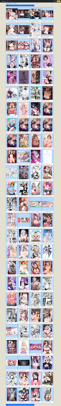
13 (26, 5)
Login (55, 1)
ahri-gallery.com (4, 1)
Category (14, 3)
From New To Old (9, 3)
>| (33, 5)
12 (24, 5)
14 (28, 5)
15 (30, 5)
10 (20, 5)
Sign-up (58, 1)
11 (22, 5)
